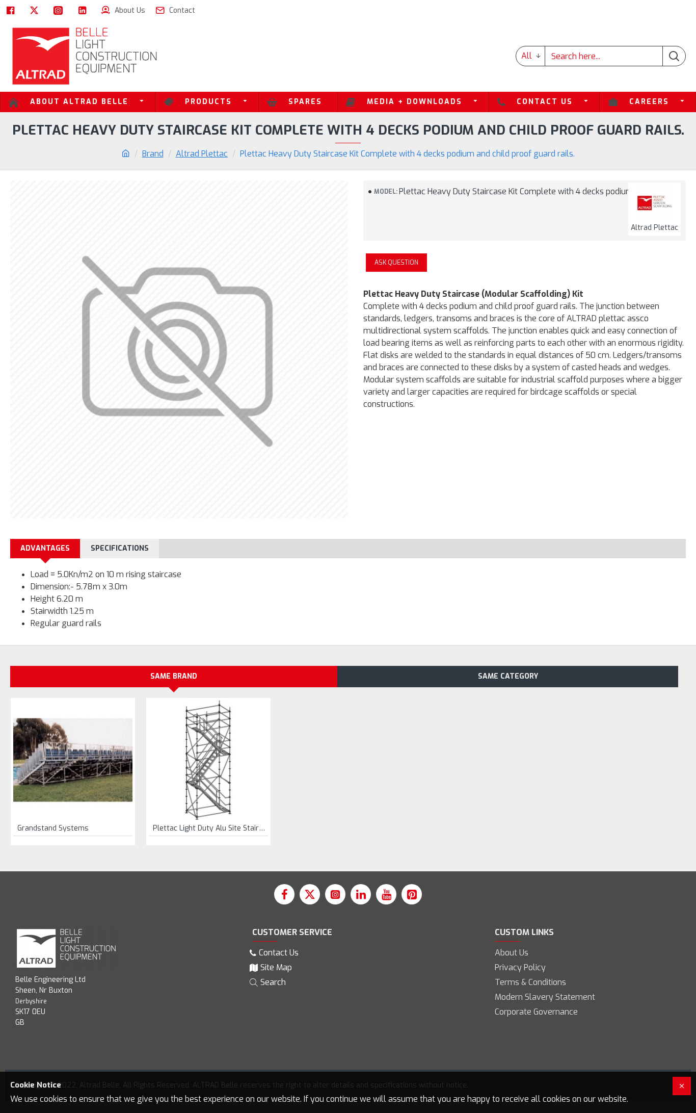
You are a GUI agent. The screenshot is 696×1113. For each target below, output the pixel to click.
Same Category (508, 676)
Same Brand (173, 676)
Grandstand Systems (53, 828)
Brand (153, 153)
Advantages (45, 548)
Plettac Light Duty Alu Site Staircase (210, 828)
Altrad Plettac (202, 153)
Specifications (120, 548)
